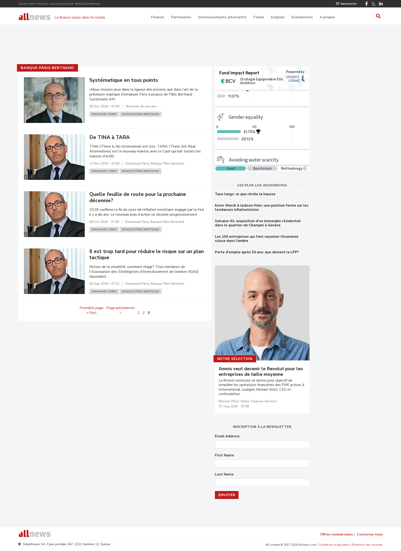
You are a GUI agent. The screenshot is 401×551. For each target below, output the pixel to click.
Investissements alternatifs (222, 17)
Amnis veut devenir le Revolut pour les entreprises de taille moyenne (261, 371)
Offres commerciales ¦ (337, 534)
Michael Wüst (229, 401)
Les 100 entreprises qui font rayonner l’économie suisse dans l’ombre (256, 238)
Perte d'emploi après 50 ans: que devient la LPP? (257, 252)
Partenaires (181, 17)
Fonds (259, 17)
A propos (327, 17)
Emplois (278, 17)
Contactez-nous (370, 534)
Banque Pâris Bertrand (47, 67)
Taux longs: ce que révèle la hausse (245, 194)
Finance (157, 17)
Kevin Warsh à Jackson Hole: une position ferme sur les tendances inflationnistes (261, 207)
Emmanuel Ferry (104, 114)
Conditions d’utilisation (334, 545)
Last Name (224, 474)
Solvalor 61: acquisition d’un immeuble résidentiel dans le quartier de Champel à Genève (258, 223)
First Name (224, 455)
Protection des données (367, 545)
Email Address (227, 436)
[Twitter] (373, 4)
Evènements (302, 17)
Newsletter (348, 4)
